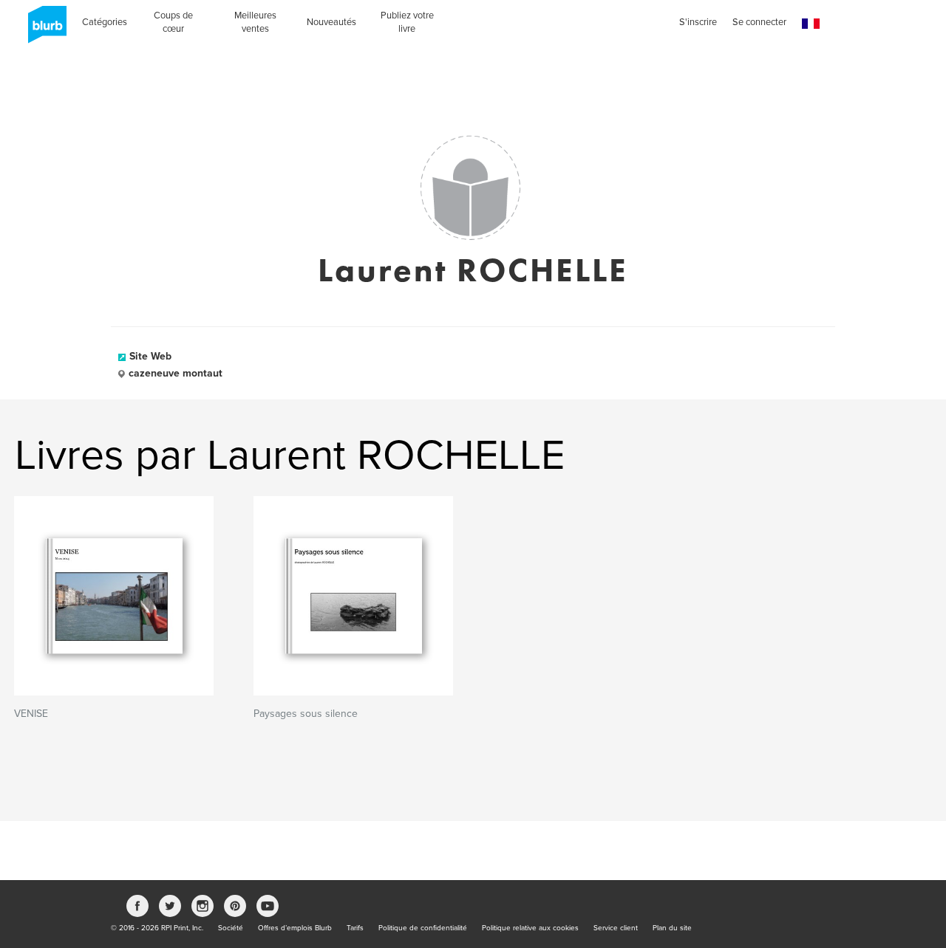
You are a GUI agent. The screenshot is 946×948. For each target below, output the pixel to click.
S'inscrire (698, 22)
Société (230, 928)
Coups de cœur (173, 22)
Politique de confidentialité (422, 928)
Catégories (104, 22)
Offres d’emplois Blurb (295, 928)
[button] (811, 24)
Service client (615, 928)
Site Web (150, 356)
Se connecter (759, 22)
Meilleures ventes (255, 22)
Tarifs (355, 928)
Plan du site (672, 928)
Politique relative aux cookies (530, 928)
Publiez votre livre (407, 22)
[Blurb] (43, 29)
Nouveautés (331, 22)
